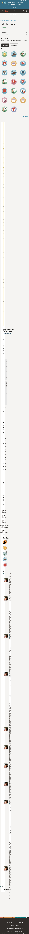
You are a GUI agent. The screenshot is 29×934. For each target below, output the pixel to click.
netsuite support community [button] (10, 819)
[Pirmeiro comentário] (5, 109)
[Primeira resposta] (5, 91)
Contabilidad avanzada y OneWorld (9, 666)
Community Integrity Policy (14, 931)
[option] (6, 369)
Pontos (4, 522)
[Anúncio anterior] (13, 7)
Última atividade (4, 532)
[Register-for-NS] (15, 11)
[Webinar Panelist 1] (5, 73)
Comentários (14, 34)
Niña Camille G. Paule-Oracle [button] (10, 588)
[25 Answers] (23, 63)
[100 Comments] (5, 82)
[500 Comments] (23, 54)
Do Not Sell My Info (18, 928)
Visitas (4, 517)
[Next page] (2, 886)
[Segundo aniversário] (14, 100)
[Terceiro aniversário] (14, 63)
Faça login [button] (5, 45)
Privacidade (9, 928)
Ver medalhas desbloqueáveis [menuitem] (8, 119)
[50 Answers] (5, 63)
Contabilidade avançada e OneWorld (9, 629)
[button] (6, 580)
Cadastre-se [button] (14, 45)
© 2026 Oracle (10, 922)
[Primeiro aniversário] (23, 100)
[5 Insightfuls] (5, 54)
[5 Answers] (23, 82)
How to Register (14, 14)
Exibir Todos (25, 116)
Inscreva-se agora (16, 4)
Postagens (14, 32)
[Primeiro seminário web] (23, 73)
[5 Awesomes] (14, 82)
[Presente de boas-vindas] (14, 109)
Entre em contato (14, 925)
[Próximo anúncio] (15, 7)
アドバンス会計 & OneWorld (9, 591)
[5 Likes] (14, 73)
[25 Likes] (14, 54)
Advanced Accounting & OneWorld (9, 795)
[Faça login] (26, 11)
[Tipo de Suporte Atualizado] (5, 100)
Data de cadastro (4, 527)
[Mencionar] (23, 91)
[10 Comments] (14, 91)
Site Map (21, 922)
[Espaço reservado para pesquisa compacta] (23, 11)
